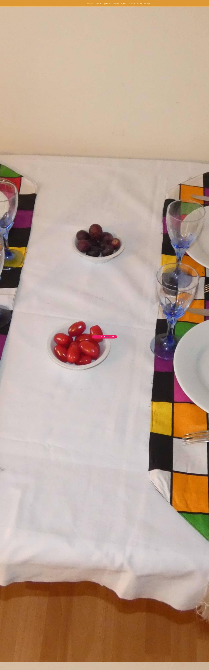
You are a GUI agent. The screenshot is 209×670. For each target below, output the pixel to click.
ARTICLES (116, 3)
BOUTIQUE (123, 3)
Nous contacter (145, 3)
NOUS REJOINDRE (133, 3)
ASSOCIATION (90, 3)
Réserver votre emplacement (104, 336)
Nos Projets (107, 3)
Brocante (98, 3)
